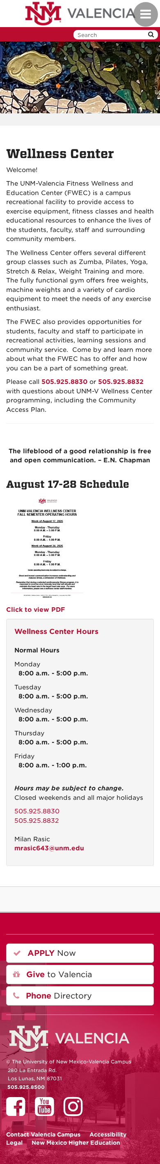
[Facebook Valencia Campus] (18, 1112)
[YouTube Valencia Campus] (47, 1112)
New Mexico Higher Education (76, 1142)
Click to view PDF (35, 609)
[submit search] (151, 34)
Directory (57, 996)
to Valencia (58, 974)
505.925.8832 (36, 820)
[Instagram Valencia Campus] (76, 1112)
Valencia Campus (43, 1134)
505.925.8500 (26, 1087)
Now (50, 953)
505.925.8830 (36, 811)
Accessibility (108, 1134)
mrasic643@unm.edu (49, 848)
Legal (14, 1142)
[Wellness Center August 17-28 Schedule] (47, 547)
